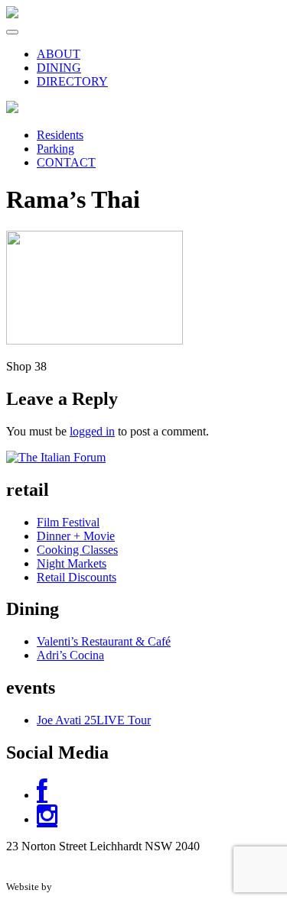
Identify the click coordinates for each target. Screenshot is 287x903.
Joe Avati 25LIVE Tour (94, 720)
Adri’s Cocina (70, 655)
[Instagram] (47, 819)
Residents (60, 134)
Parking (55, 148)
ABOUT (58, 53)
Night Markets (71, 563)
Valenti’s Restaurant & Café (104, 641)
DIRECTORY (72, 81)
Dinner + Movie (76, 535)
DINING (59, 67)
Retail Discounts (76, 577)
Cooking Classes (77, 549)
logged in (92, 431)
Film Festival (68, 522)
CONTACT (66, 162)
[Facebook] (42, 794)
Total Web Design (91, 886)
